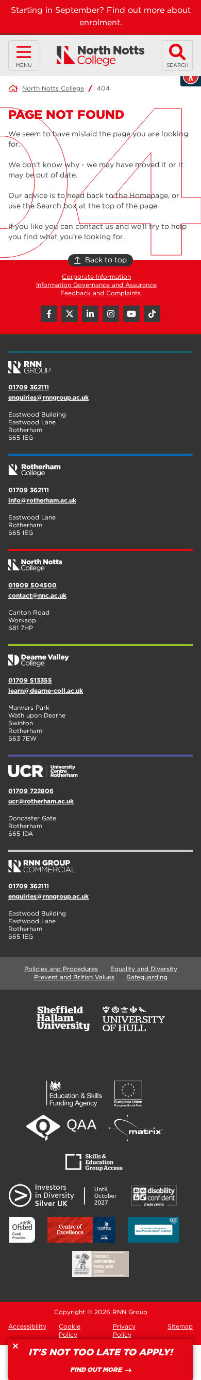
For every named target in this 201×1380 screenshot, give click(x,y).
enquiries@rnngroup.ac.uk (48, 397)
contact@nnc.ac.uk (37, 595)
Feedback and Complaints (100, 293)
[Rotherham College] (100, 466)
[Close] (15, 1346)
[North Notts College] (101, 56)
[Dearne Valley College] (100, 656)
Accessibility (27, 1326)
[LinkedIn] (90, 314)
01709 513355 (30, 680)
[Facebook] (49, 314)
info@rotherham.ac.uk (42, 500)
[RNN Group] (100, 363)
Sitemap (180, 1326)
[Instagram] (111, 314)
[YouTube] (131, 314)
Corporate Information (96, 276)
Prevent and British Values (74, 977)
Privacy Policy (124, 1330)
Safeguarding (147, 977)
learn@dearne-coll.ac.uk (45, 690)
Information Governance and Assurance (96, 285)
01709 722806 (31, 791)
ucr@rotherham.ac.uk (41, 801)
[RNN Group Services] (100, 862)
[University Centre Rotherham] (100, 767)
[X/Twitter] (69, 314)
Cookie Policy (69, 1330)
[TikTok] (152, 314)
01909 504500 (32, 585)
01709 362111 (28, 387)
